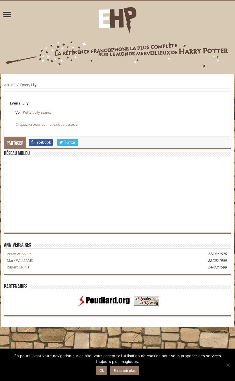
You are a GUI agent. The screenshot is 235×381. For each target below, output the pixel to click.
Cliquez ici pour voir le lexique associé (46, 124)
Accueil (9, 85)
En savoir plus (124, 371)
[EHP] (117, 19)
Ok (101, 371)
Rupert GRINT (18, 267)
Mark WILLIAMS (20, 260)
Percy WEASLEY (19, 254)
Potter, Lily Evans (36, 112)
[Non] (228, 365)
